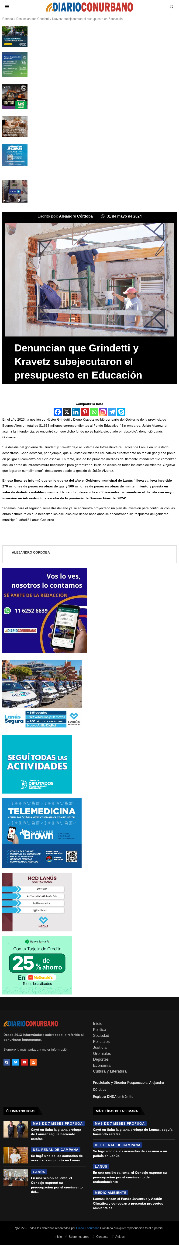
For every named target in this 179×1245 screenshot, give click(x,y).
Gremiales (102, 1053)
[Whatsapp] (94, 412)
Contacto (102, 1236)
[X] (67, 412)
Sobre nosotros (79, 1236)
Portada (7, 19)
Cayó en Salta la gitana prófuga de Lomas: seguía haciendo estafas (56, 1134)
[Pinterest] (85, 412)
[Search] (171, 7)
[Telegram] (112, 412)
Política (99, 1029)
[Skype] (121, 412)
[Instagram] (103, 412)
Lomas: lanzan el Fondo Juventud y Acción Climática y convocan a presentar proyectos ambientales (128, 1203)
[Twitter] (15, 1062)
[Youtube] (24, 1062)
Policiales (101, 1041)
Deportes (101, 1059)
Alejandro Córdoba (76, 216)
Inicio (97, 1023)
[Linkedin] (76, 412)
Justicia (100, 1047)
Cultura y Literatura (110, 1071)
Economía (101, 1065)
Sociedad (101, 1035)
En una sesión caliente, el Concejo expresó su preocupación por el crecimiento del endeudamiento (130, 1177)
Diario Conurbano (87, 1228)
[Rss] (33, 1062)
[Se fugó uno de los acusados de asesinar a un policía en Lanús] (15, 1155)
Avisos (120, 1236)
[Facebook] (58, 412)
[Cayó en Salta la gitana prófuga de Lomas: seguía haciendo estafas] (15, 1129)
